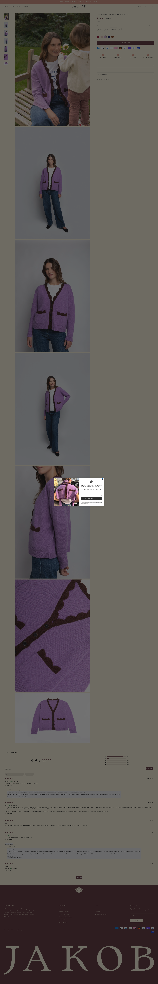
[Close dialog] (102, 479)
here (87, 503)
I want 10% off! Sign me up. (91, 498)
